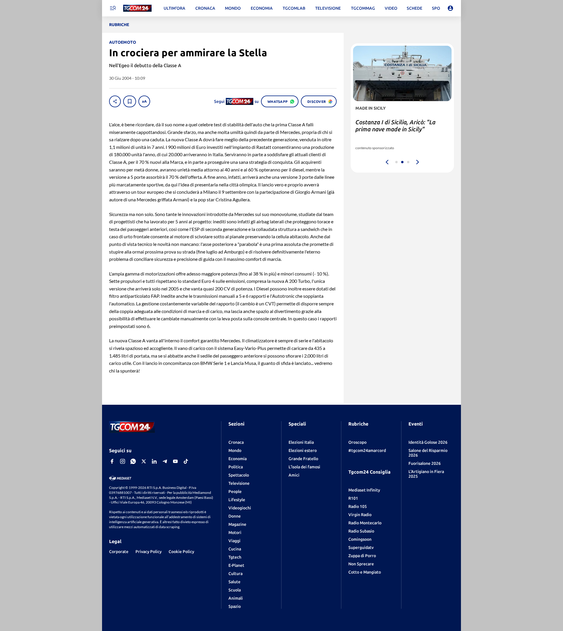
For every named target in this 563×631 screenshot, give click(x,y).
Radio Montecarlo (364, 523)
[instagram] (123, 461)
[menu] (112, 8)
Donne (234, 516)
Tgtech (234, 557)
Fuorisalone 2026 (424, 463)
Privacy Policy (148, 551)
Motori (234, 532)
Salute (234, 581)
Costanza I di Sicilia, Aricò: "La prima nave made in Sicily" (395, 125)
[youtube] (175, 461)
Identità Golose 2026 (427, 442)
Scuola (234, 590)
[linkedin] (154, 461)
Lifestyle (236, 499)
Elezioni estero (303, 450)
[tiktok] (186, 461)
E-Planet (236, 565)
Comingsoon (360, 539)
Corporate (118, 551)
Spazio (234, 606)
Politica (235, 467)
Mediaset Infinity (364, 490)
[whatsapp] (133, 461)
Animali (235, 598)
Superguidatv (361, 547)
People (235, 491)
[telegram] (165, 461)
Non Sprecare (361, 564)
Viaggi (234, 540)
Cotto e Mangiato (364, 572)
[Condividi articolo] (115, 101)
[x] (144, 461)
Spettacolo (238, 475)
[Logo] (137, 8)
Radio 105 (357, 506)
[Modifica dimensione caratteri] (144, 101)
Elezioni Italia (301, 442)
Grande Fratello (303, 458)
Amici (294, 475)
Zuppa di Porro (362, 555)
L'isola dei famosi (304, 467)
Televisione (239, 483)
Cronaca (236, 442)
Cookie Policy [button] (181, 551)
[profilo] (450, 8)
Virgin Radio (360, 514)
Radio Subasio (361, 531)
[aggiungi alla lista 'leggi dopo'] (129, 101)
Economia (237, 458)
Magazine (237, 524)
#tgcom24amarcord (367, 450)
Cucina (234, 549)
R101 (353, 498)
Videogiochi (239, 508)
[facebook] (112, 461)
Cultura (235, 573)
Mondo (234, 450)
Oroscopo (357, 442)
